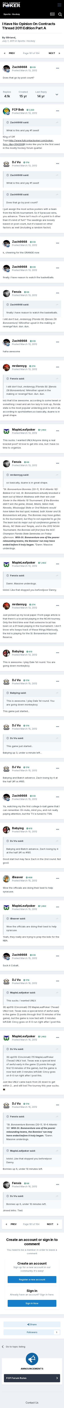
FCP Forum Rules (16, 1378)
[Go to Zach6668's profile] (6, 68)
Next (52, 53)
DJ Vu (16, 162)
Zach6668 (19, 67)
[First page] (4, 53)
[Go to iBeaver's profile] (6, 878)
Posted (24, 70)
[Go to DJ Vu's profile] (6, 164)
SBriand (10, 37)
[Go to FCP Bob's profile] (6, 111)
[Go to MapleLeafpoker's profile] (6, 431)
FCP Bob (18, 109)
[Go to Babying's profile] (6, 653)
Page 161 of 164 (32, 53)
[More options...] (57, 68)
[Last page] (59, 53)
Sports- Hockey (26, 40)
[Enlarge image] (4, 1089)
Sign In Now (32, 1303)
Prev (12, 53)
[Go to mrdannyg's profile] (6, 367)
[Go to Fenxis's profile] (6, 293)
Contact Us (32, 1402)
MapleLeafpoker (23, 429)
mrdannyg (19, 366)
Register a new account (32, 1279)
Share (33, 1324)
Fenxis (16, 291)
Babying (18, 651)
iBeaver (17, 877)
